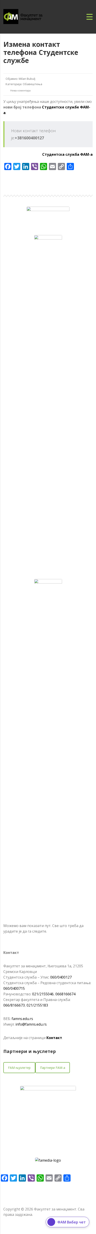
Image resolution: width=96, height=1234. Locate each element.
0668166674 (65, 994)
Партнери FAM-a (52, 1067)
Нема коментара (20, 90)
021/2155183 (37, 1005)
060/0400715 (14, 988)
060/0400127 (61, 977)
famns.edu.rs (22, 1018)
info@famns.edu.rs (31, 1024)
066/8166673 (14, 1005)
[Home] (27, 16)
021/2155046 (43, 994)
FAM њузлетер (19, 1067)
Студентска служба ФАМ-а (67, 154)
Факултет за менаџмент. (55, 1209)
